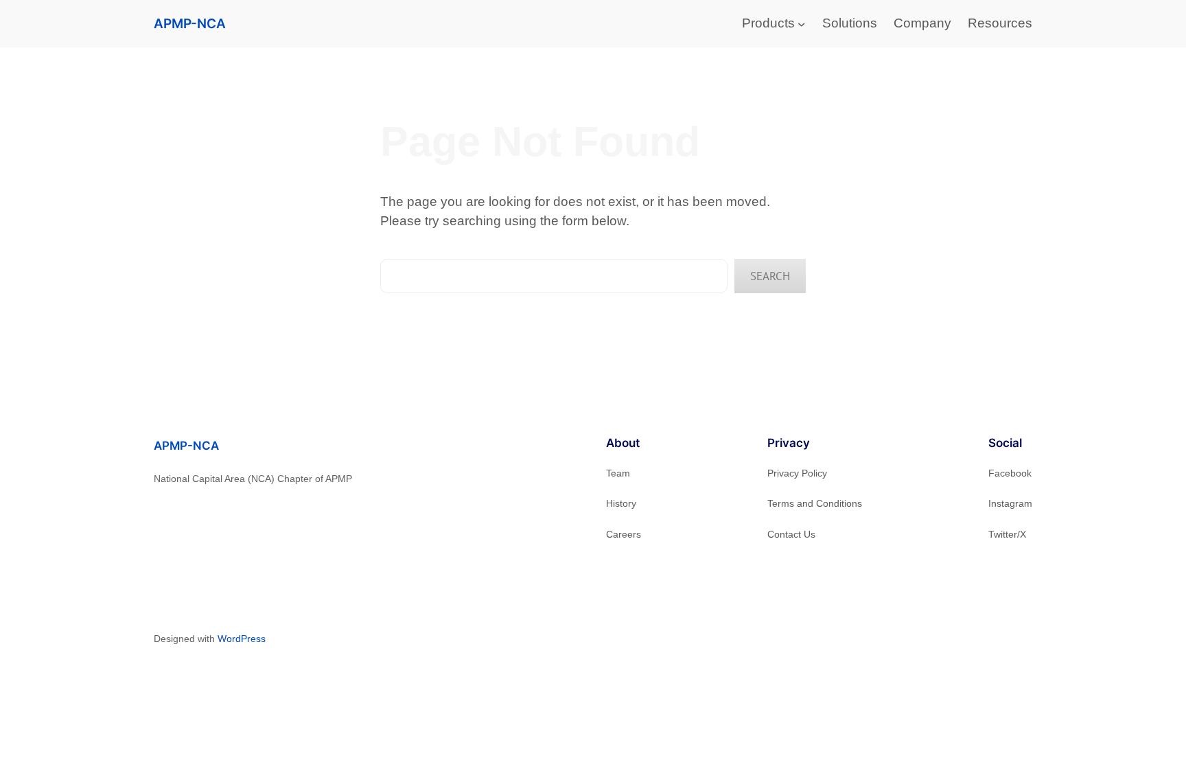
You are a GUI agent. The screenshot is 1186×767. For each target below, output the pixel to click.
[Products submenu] (802, 24)
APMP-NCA (190, 23)
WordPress (242, 638)
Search (770, 276)
